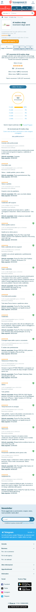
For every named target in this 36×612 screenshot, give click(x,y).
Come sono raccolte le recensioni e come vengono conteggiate (18, 132)
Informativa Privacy (28, 523)
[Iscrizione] (32, 519)
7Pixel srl (12, 603)
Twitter (6, 588)
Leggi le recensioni (7, 48)
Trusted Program (27, 125)
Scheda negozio (19, 49)
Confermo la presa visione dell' (19, 523)
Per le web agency (7, 555)
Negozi (6, 17)
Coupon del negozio (9, 41)
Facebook (7, 584)
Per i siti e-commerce (8, 551)
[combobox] (6, 13)
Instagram (7, 592)
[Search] (32, 13)
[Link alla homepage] (2, 17)
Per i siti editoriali (7, 559)
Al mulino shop (12, 17)
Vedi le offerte (30, 49)
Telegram (6, 596)
